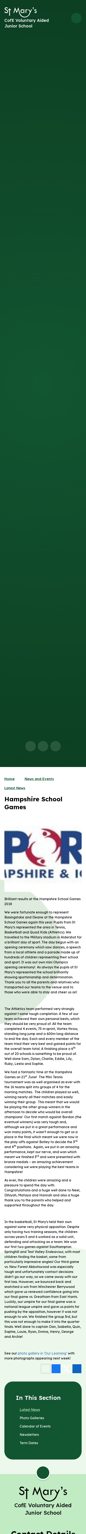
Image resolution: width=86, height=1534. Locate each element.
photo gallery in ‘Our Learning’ (42, 1353)
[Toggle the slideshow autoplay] (55, 746)
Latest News (14, 788)
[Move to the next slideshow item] (43, 746)
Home (9, 779)
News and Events (39, 779)
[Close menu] (76, 18)
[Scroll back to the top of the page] (43, 1472)
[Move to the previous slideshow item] (30, 746)
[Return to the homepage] (20, 12)
